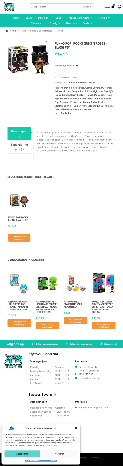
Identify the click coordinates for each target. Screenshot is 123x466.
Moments (99, 94)
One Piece (87, 98)
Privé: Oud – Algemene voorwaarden (41, 460)
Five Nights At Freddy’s (100, 91)
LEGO (29, 17)
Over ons (71, 23)
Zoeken (87, 6)
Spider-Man (80, 105)
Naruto (77, 98)
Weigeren (59, 453)
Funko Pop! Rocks (85, 82)
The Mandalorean (82, 109)
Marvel (89, 94)
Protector (75, 102)
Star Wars (92, 105)
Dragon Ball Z (79, 91)
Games (65, 94)
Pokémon (43, 17)
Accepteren (22, 453)
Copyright (82, 457)
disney (66, 91)
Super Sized (105, 105)
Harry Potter (77, 94)
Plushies (98, 98)
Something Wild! (63, 105)
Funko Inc (66, 113)
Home (16, 17)
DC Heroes (106, 87)
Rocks (101, 102)
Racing (86, 102)
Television (66, 109)
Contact (87, 23)
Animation (66, 87)
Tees (56, 109)
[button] (75, 428)
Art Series (78, 87)
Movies (68, 98)
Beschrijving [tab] (19, 133)
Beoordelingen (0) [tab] (19, 146)
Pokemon (64, 102)
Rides (94, 102)
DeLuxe (58, 91)
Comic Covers (92, 87)
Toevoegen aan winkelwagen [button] (19, 238)
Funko (57, 17)
